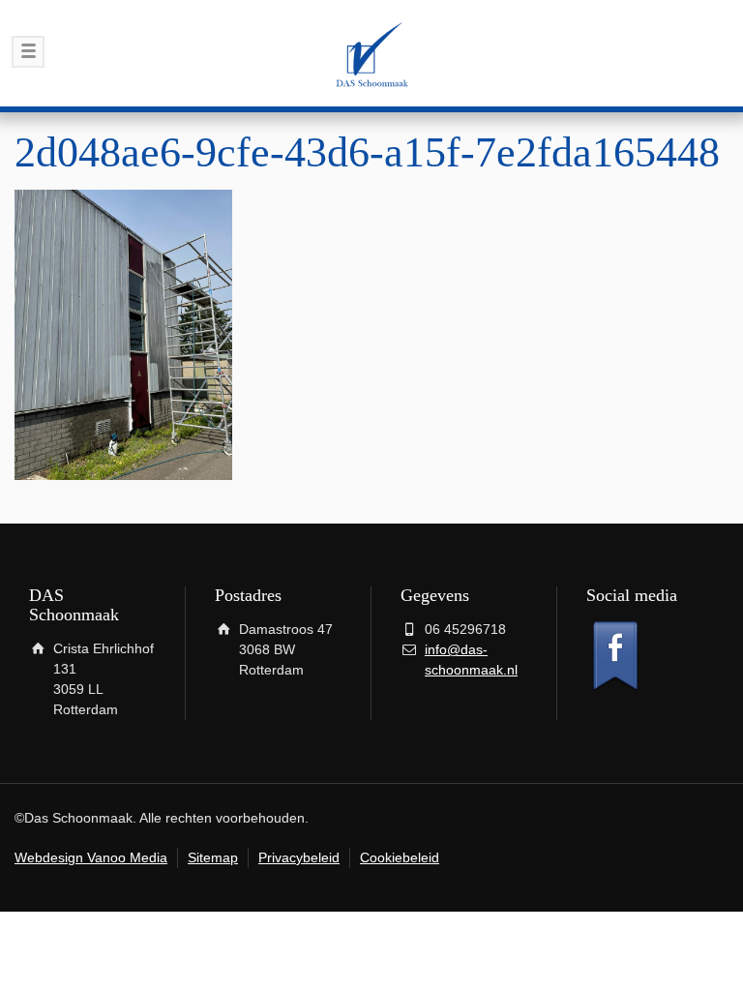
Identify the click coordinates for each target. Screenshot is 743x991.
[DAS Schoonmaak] (371, 53)
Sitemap (213, 857)
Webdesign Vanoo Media (91, 857)
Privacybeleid (299, 857)
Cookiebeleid (399, 857)
